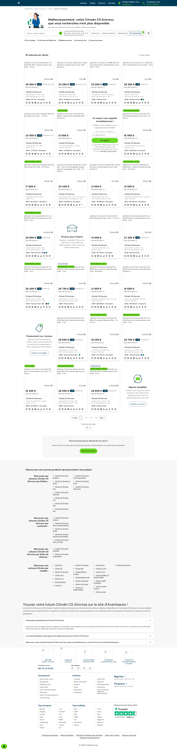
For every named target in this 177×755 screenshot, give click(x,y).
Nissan (42, 728)
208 (75, 709)
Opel (41, 717)
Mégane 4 (100, 720)
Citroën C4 (58, 568)
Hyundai (62, 712)
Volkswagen (44, 722)
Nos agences (44, 682)
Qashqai (100, 725)
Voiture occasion (40, 9)
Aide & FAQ (44, 687)
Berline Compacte (80, 682)
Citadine (77, 679)
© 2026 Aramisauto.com (88, 745)
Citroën (42, 714)
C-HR (99, 709)
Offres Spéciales (103, 684)
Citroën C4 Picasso (81, 565)
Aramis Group (45, 698)
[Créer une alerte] (4, 746)
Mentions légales (66, 735)
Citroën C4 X (59, 579)
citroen (49, 9)
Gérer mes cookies (112, 735)
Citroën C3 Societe (81, 581)
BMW (61, 720)
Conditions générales (50, 735)
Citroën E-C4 (100, 572)
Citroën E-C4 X (101, 568)
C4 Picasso (78, 722)
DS (60, 728)
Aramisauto (28, 9)
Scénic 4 (100, 722)
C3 (75, 720)
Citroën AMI (79, 568)
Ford (60, 717)
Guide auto (101, 687)
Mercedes (62, 722)
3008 (76, 717)
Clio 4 (99, 712)
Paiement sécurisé (129, 735)
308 (75, 714)
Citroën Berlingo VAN (82, 577)
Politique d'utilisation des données (89, 735)
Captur (76, 725)
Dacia (42, 720)
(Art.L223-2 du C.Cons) (108, 151)
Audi (41, 725)
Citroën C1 (58, 585)
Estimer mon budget (39, 353)
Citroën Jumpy (101, 592)
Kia (60, 714)
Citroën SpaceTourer (123, 565)
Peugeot (42, 712)
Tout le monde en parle (48, 690)
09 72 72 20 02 (45, 668)
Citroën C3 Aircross (61, 572)
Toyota (61, 725)
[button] (81, 33)
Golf (98, 714)
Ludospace (78, 692)
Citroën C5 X (59, 575)
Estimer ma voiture (138, 404)
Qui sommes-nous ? (47, 679)
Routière (77, 684)
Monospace (78, 690)
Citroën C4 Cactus (81, 584)
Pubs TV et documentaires (49, 695)
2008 (76, 712)
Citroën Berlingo (60, 582)
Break (76, 687)
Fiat (60, 709)
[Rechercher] (60, 33)
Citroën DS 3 (100, 565)
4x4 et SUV (101, 679)
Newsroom (43, 692)
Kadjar (99, 717)
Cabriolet (100, 682)
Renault (42, 709)
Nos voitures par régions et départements (103, 691)
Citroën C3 (58, 565)
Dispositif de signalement (90, 738)
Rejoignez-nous (45, 684)
